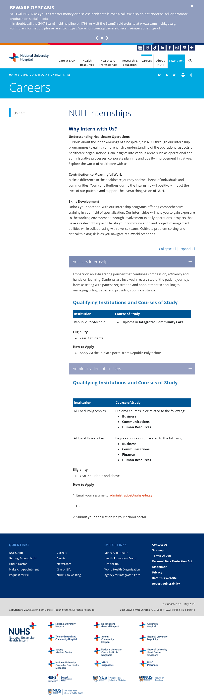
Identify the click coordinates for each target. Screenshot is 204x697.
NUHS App (16, 553)
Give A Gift (64, 569)
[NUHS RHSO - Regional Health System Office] (65, 677)
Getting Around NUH (22, 558)
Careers (146, 60)
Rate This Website (164, 578)
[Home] (65, 626)
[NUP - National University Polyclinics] (157, 639)
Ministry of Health (116, 553)
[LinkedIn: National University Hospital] (162, 48)
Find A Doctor (18, 564)
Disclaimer (159, 567)
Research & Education (129, 63)
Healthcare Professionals (108, 63)
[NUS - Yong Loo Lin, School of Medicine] (111, 677)
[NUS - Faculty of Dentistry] (157, 677)
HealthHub (111, 564)
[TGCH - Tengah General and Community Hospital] (65, 639)
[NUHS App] (147, 48)
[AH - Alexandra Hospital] (157, 626)
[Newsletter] (140, 48)
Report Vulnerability (166, 583)
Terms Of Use (161, 556)
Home (13, 74)
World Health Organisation (122, 569)
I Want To (175, 60)
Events (61, 558)
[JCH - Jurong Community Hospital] (111, 639)
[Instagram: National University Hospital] (177, 48)
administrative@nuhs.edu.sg (130, 495)
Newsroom (64, 564)
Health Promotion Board (120, 558)
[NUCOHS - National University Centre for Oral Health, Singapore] (65, 664)
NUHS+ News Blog (69, 575)
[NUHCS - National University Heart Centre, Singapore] (157, 651)
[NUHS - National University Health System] (23, 632)
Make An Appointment (24, 569)
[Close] (192, 6)
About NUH (160, 63)
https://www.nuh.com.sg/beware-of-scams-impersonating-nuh (114, 28)
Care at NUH (67, 60)
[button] (183, 75)
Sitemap (158, 550)
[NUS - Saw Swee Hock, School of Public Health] (65, 690)
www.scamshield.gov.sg (157, 23)
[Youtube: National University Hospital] (184, 48)
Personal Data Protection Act (172, 561)
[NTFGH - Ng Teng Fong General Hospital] (111, 626)
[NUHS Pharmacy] (157, 664)
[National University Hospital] (29, 57)
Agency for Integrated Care (122, 575)
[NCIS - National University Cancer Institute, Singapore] (111, 651)
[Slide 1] (102, 38)
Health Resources (87, 63)
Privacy (157, 572)
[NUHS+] (192, 48)
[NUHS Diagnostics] (111, 664)
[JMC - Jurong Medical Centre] (65, 651)
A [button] (159, 74)
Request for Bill (19, 575)
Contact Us (159, 544)
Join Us (39, 74)
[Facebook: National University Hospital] (170, 48)
